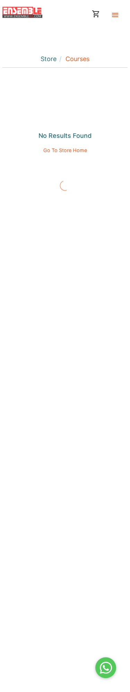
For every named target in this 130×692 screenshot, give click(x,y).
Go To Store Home (65, 150)
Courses (77, 58)
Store (49, 58)
